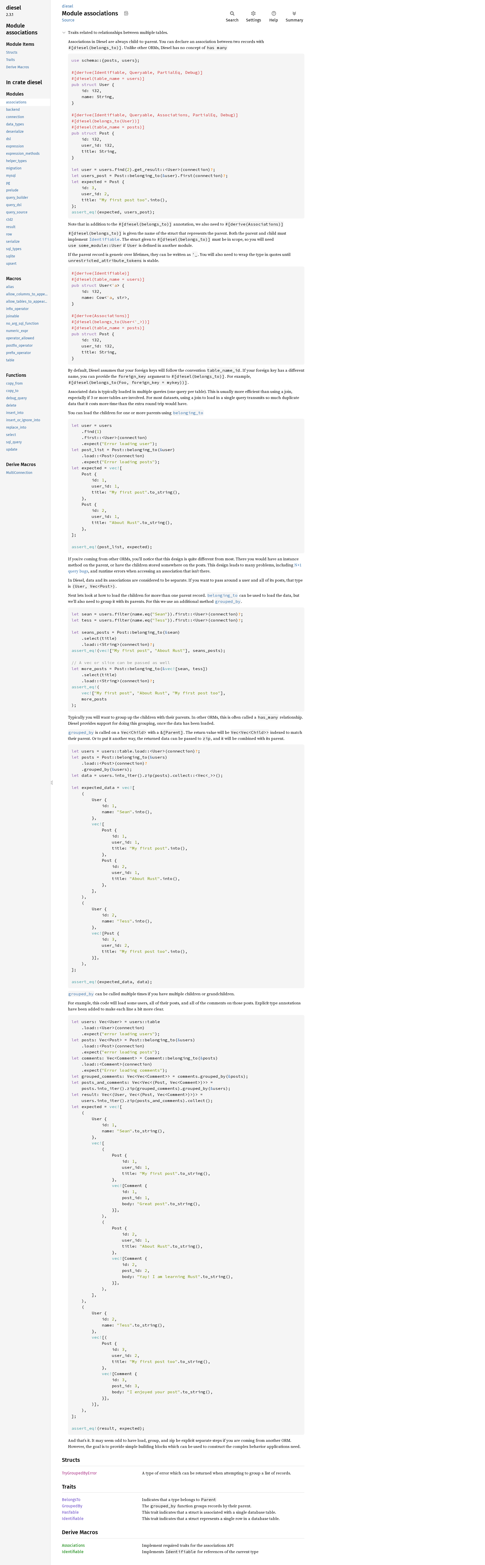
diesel (67, 6)
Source (68, 20)
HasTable (70, 1512)
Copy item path (126, 13)
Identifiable (73, 1518)
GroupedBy (72, 1506)
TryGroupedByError (79, 1473)
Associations (73, 1545)
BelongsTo (71, 1499)
